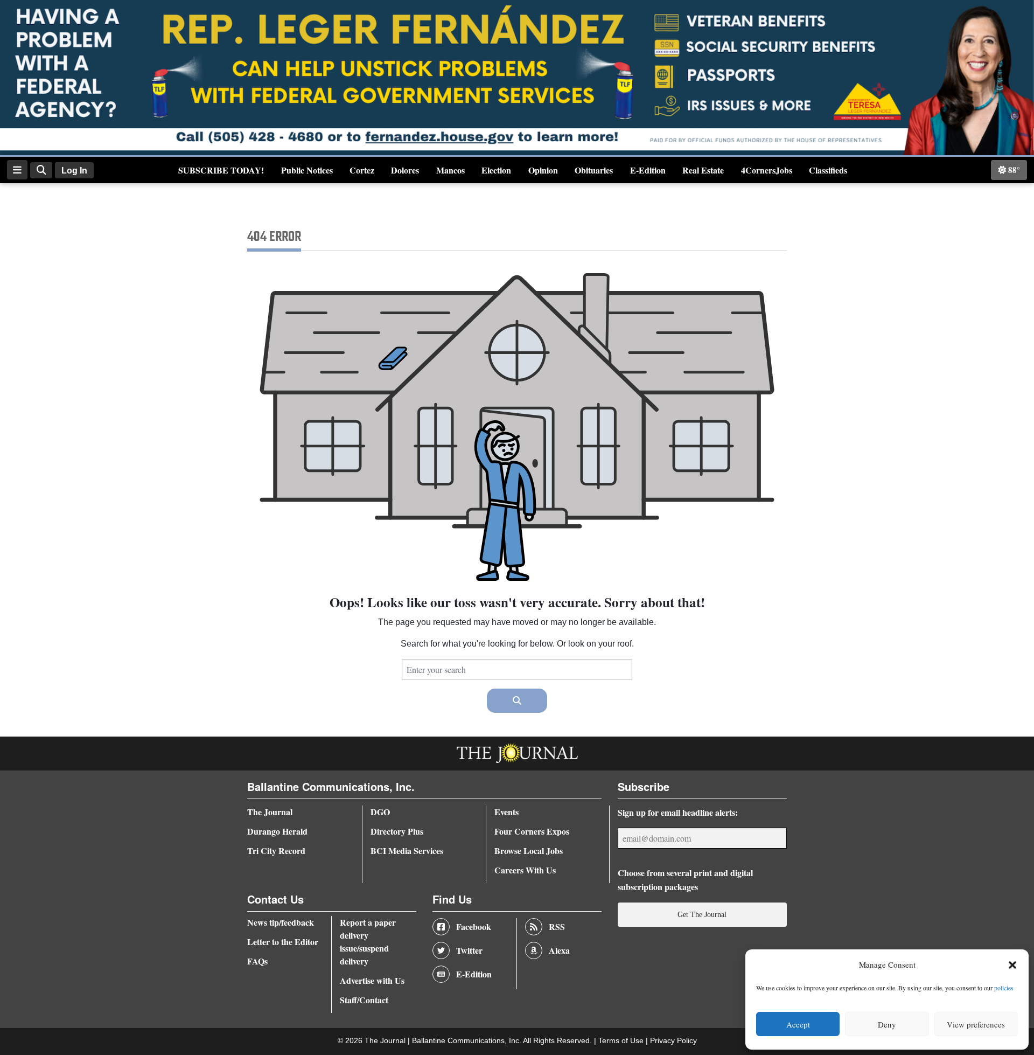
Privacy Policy (673, 1041)
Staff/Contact (364, 1000)
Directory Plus (397, 831)
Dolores (405, 170)
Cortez (362, 170)
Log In (74, 170)
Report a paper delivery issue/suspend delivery (368, 941)
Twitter (469, 950)
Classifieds (828, 170)
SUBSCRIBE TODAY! (221, 170)
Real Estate (703, 170)
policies (1004, 987)
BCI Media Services (407, 850)
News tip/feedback (280, 922)
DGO (380, 812)
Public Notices (307, 170)
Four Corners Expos (531, 831)
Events (506, 812)
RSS (557, 926)
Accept (798, 1024)
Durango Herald (277, 831)
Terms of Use (622, 1041)
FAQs (257, 961)
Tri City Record (276, 850)
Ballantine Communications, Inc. (467, 1041)
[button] (1012, 965)
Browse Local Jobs (528, 850)
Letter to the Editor (282, 941)
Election (496, 170)
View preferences (976, 1024)
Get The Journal (701, 914)
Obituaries (594, 170)
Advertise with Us (372, 980)
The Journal (269, 812)
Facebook (473, 926)
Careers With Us (525, 870)
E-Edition (648, 170)
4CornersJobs (766, 170)
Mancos (450, 170)
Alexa (559, 950)
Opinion (543, 170)
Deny (887, 1024)
